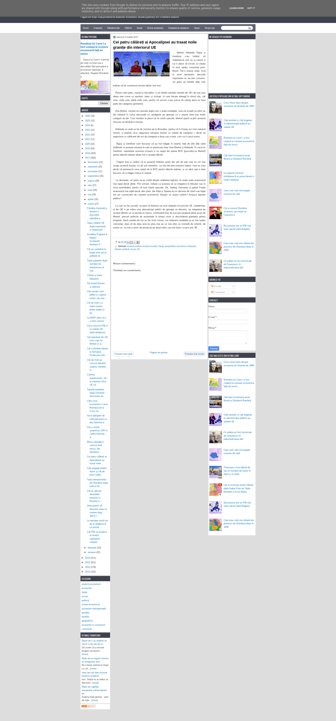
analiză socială (149, 246)
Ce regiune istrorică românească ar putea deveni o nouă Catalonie (239, 176)
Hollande (191, 246)
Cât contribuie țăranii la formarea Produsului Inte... (97, 352)
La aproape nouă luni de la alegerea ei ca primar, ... (97, 524)
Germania (181, 246)
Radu (84, 658)
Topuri (197, 28)
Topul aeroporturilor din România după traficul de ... (97, 483)
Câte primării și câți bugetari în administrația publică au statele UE (238, 123)
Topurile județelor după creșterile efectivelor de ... (96, 393)
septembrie (94, 176)
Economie (98, 28)
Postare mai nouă (123, 354)
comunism (87, 629)
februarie (92, 547)
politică (125, 249)
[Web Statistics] (88, 706)
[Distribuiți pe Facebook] (138, 242)
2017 (88, 157)
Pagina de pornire (158, 352)
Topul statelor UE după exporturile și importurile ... (96, 226)
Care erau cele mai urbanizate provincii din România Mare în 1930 (239, 246)
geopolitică (170, 246)
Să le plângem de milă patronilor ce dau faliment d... (97, 419)
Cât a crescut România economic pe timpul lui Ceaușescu (235, 211)
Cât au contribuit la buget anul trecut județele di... (97, 252)
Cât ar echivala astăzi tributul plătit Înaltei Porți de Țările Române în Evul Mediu (238, 488)
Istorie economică (155, 28)
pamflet (85, 612)
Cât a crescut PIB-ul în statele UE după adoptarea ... (97, 329)
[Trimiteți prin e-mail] (128, 242)
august (91, 180)
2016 (88, 558)
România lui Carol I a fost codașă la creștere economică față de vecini (239, 141)
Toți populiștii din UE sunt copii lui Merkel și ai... (97, 340)
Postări (217, 286)
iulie (90, 185)
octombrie (93, 171)
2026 (88, 116)
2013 (88, 571)
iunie (90, 190)
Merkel (118, 249)
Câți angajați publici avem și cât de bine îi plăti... (97, 471)
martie (91, 203)
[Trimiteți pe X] (134, 242)
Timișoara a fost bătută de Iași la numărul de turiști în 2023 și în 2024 (237, 471)
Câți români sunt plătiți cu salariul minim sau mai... (97, 295)
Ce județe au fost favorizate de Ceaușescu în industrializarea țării (238, 264)
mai (90, 194)
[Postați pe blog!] (131, 242)
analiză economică (91, 584)
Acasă (86, 28)
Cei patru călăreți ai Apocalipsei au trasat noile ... (97, 460)
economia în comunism (93, 625)
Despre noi (210, 28)
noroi (84, 672)
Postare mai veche (194, 354)
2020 (88, 144)
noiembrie (93, 166)
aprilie (91, 199)
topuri (84, 592)
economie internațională (94, 608)
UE (138, 249)
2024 (88, 125)
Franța (161, 246)
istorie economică (91, 604)
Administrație (113, 28)
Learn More (236, 8)
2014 (88, 567)
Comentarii (219, 292)
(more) (85, 654)
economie (87, 588)
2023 (88, 130)
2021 (88, 139)
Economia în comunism (178, 28)
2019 (88, 148)
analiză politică (134, 246)
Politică (128, 28)
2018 (88, 153)
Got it (251, 8)
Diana (85, 640)
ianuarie (92, 552)
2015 (88, 562)
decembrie (93, 162)
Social (139, 28)
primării (85, 616)
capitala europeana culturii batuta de (94, 690)
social (133, 249)
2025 (88, 120)
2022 (88, 134)
